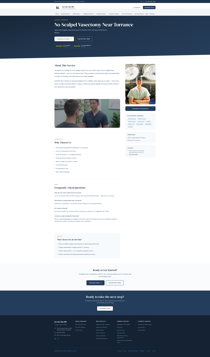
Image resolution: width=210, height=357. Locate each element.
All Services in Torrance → (134, 140)
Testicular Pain (121, 333)
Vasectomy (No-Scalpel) (103, 324)
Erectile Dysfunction (80, 324)
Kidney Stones (121, 330)
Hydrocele (119, 327)
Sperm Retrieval (100, 333)
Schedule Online (94, 283)
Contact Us (137, 7)
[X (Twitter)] (143, 1)
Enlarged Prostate (88, 14)
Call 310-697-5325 (84, 39)
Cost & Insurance (139, 14)
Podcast (152, 14)
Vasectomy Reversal (101, 327)
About (57, 14)
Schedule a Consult (63, 39)
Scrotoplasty (141, 330)
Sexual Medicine (65, 14)
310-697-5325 (152, 1)
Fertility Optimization (102, 338)
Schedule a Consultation (140, 108)
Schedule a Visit (149, 7)
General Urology (101, 14)
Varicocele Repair (100, 335)
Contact (119, 351)
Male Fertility (76, 14)
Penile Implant (79, 330)
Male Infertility (100, 330)
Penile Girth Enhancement (145, 324)
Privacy (148, 351)
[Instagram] (141, 1)
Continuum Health (133, 351)
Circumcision (141, 327)
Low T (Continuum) (127, 14)
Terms (154, 351)
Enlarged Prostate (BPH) (123, 324)
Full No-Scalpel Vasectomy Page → (136, 137)
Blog (147, 14)
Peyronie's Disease (80, 327)
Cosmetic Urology (113, 14)
